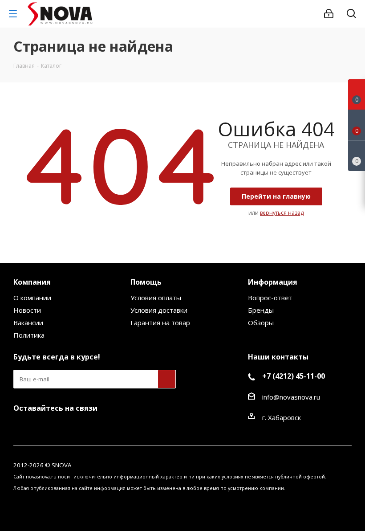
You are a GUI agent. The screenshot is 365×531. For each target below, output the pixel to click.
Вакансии (28, 322)
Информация (272, 282)
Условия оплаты (155, 297)
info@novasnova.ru (291, 396)
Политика (29, 335)
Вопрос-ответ (270, 297)
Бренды (261, 310)
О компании (32, 297)
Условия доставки (158, 310)
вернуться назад (282, 212)
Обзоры (261, 322)
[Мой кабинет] (328, 13)
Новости (27, 310)
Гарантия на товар (160, 322)
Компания (32, 282)
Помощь (146, 282)
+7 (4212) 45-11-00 (293, 376)
